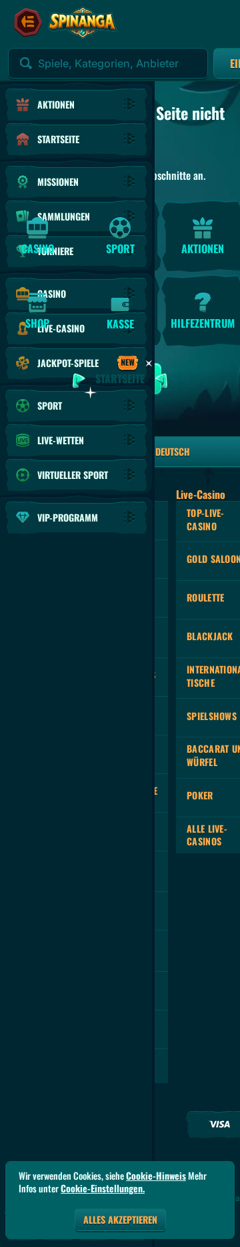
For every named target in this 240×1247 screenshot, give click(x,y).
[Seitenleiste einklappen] (28, 23)
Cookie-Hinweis (156, 1175)
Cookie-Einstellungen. (103, 1188)
